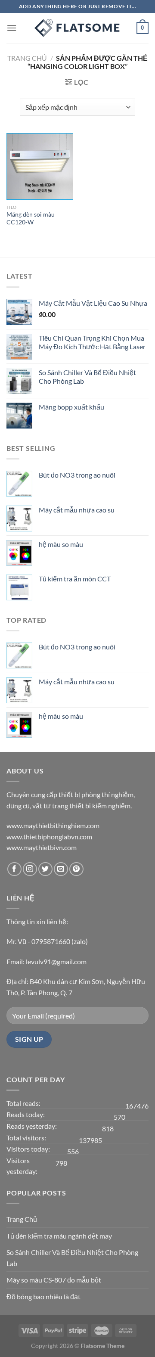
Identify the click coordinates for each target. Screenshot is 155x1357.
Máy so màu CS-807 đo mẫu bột (53, 1280)
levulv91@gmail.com (56, 961)
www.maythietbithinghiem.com (52, 825)
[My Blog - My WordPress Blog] (77, 28)
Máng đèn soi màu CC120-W (30, 218)
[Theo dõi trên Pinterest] (76, 869)
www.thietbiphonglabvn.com (49, 836)
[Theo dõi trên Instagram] (30, 869)
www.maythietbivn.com (41, 847)
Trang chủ (27, 58)
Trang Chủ (21, 1219)
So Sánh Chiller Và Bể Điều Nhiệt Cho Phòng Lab (72, 1257)
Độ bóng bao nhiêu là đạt (43, 1296)
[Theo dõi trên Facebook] (14, 869)
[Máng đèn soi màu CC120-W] (39, 166)
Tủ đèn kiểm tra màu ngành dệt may (59, 1236)
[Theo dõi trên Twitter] (45, 869)
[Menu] (11, 27)
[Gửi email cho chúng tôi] (61, 869)
